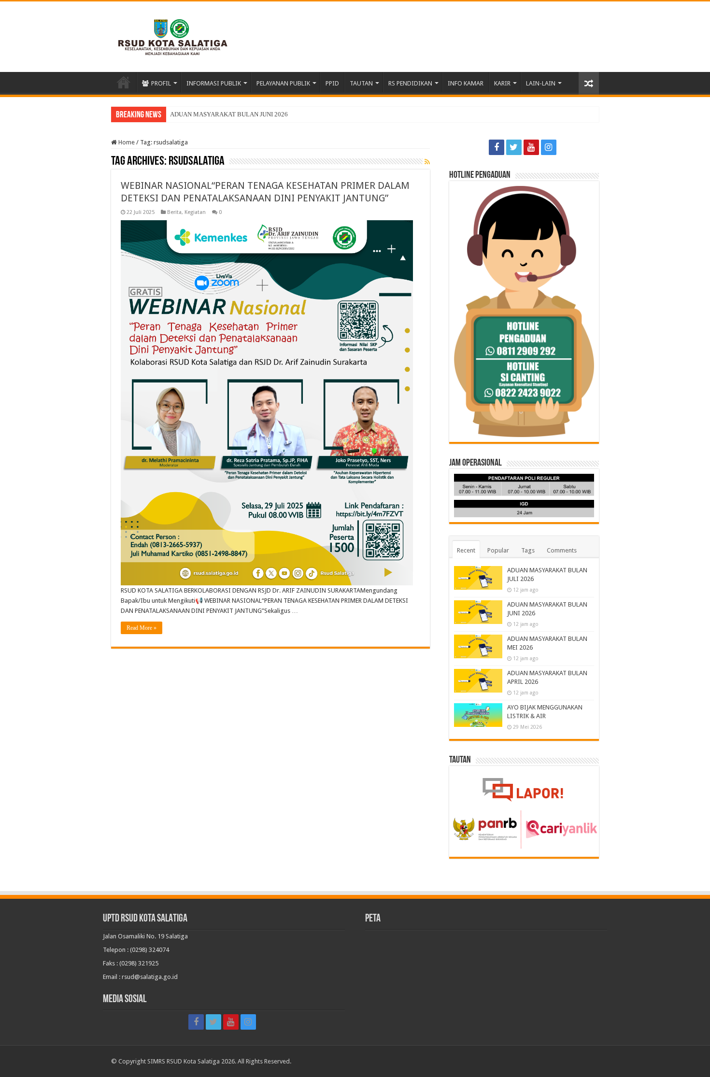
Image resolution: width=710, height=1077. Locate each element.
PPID (332, 83)
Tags (528, 550)
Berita (174, 212)
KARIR (502, 83)
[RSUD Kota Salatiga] (172, 34)
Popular (498, 550)
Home (126, 142)
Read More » (141, 627)
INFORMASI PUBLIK (213, 83)
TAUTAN (361, 83)
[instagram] (548, 147)
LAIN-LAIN (540, 83)
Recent (466, 550)
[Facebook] (496, 147)
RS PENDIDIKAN (410, 83)
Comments (562, 550)
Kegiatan (195, 212)
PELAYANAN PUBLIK (283, 83)
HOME (123, 82)
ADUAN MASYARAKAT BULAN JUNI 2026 (229, 114)
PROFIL (161, 83)
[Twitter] (514, 147)
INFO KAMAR (465, 83)
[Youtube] (531, 147)
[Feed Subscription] (427, 162)
